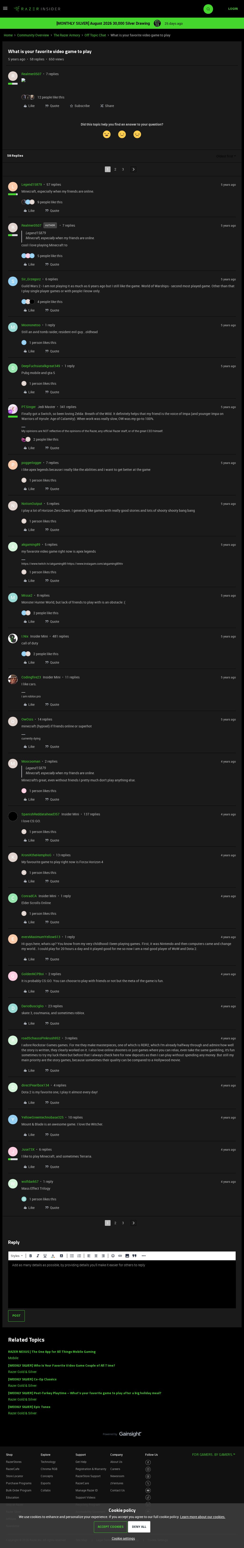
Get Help (81, 1462)
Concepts (47, 1476)
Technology (48, 1462)
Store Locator (14, 1476)
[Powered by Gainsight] (122, 1435)
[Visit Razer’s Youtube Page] (148, 1491)
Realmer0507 (31, 74)
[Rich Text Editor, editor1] (122, 1284)
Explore (45, 1454)
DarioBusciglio (32, 1006)
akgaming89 (30, 544)
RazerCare (82, 1483)
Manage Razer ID (87, 1490)
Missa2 (26, 595)
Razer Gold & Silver (22, 1371)
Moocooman (30, 761)
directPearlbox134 (35, 1085)
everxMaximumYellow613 (40, 937)
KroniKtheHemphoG (36, 855)
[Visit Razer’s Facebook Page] (148, 1462)
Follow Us (151, 1454)
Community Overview (33, 35)
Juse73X (28, 1149)
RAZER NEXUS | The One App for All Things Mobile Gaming (52, 1351)
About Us (116, 1462)
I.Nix (24, 636)
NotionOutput (31, 503)
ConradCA (29, 896)
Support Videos (85, 1497)
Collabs (46, 1490)
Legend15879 (31, 184)
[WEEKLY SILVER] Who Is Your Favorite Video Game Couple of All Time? (61, 1365)
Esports (46, 1483)
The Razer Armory (67, 35)
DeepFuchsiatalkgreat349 (40, 366)
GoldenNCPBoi (32, 974)
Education (12, 1497)
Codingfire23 (31, 677)
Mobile (13, 1358)
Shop (9, 1454)
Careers (115, 1469)
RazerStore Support (88, 1476)
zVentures (116, 1483)
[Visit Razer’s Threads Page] (148, 1477)
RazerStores (13, 1462)
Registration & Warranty (91, 1469)
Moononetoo (31, 325)
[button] (5, 10)
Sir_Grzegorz (31, 279)
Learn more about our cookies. (202, 1516)
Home (8, 35)
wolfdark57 (30, 1181)
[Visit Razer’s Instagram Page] (148, 1469)
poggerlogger (31, 462)
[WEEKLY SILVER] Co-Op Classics (32, 1379)
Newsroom (117, 1476)
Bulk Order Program (18, 1490)
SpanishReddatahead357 (40, 814)
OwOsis (27, 719)
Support (81, 1454)
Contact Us (117, 1490)
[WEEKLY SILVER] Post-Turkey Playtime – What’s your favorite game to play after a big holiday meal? (84, 1393)
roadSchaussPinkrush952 (40, 1038)
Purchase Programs (18, 1483)
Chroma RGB (49, 1469)
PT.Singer (28, 406)
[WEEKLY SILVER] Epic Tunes (29, 1407)
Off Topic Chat (95, 35)
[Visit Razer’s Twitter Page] (148, 1483)
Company (116, 1454)
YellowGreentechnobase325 (42, 1117)
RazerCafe (12, 1469)
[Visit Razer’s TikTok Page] (148, 1497)
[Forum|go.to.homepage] (37, 9)
